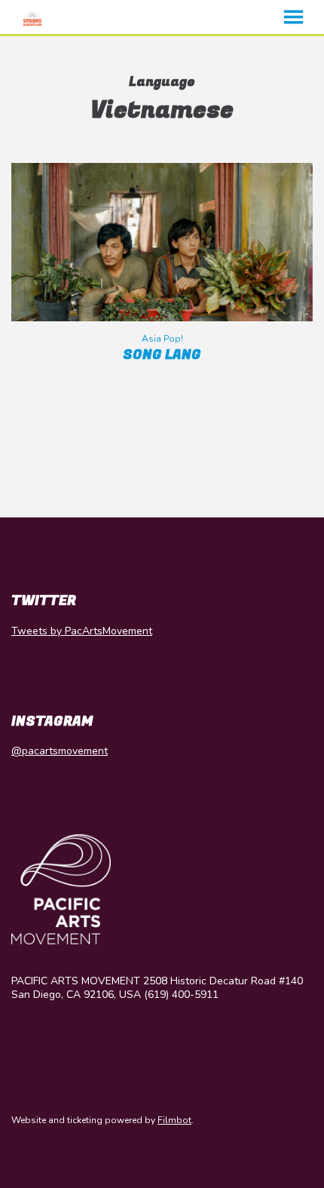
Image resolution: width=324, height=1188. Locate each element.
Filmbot (174, 1120)
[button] (293, 17)
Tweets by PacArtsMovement (81, 631)
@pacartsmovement (59, 751)
